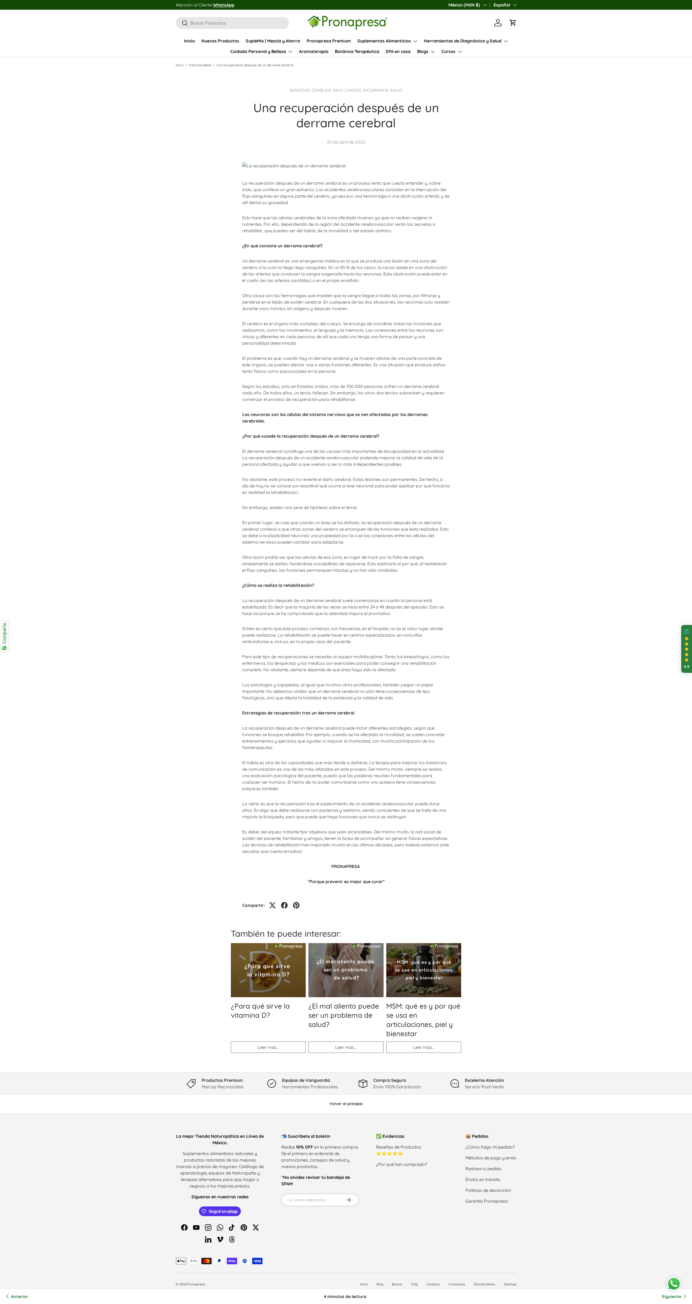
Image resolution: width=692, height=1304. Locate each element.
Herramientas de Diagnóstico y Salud (462, 41)
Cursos (448, 51)
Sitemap (510, 1284)
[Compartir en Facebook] (284, 905)
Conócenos (456, 1284)
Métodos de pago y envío (490, 1157)
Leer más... (268, 1047)
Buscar (397, 1284)
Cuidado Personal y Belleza (258, 51)
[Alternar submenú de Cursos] (460, 51)
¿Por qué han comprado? (401, 1164)
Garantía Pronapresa (486, 1201)
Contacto (433, 1284)
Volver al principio (346, 1103)
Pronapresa (196, 1284)
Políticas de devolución (488, 1190)
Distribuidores (484, 1284)
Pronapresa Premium (329, 41)
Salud (396, 90)
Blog (380, 1284)
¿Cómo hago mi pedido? (490, 1147)
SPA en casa (398, 51)
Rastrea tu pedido (483, 1168)
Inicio (189, 41)
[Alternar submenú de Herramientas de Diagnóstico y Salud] (506, 41)
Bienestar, (300, 90)
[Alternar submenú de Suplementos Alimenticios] (415, 41)
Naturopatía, (376, 90)
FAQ (414, 1284)
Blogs (422, 51)
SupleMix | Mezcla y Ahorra (273, 41)
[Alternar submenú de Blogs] (433, 51)
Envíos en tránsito (482, 1179)
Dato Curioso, (348, 90)
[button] (513, 23)
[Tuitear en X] (272, 905)
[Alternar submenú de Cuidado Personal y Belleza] (290, 51)
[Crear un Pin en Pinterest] (296, 905)
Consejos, (322, 90)
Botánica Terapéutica (357, 51)
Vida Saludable (200, 65)
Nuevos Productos (220, 41)
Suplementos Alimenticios (384, 41)
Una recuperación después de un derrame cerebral (255, 65)
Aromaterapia (313, 51)
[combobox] (232, 23)
